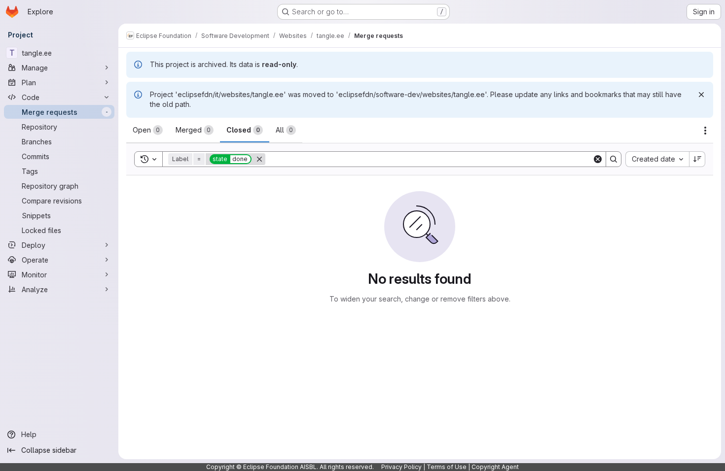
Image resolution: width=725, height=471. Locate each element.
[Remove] (259, 159)
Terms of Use (447, 467)
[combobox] (657, 159)
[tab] (147, 130)
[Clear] (598, 159)
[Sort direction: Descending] (697, 159)
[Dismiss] (701, 95)
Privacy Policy (401, 467)
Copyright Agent (495, 467)
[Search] (613, 159)
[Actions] (705, 130)
